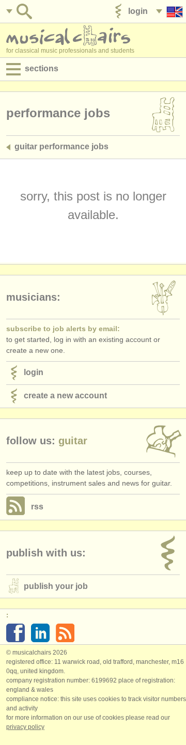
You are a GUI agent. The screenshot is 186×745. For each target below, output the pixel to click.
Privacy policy (25, 727)
